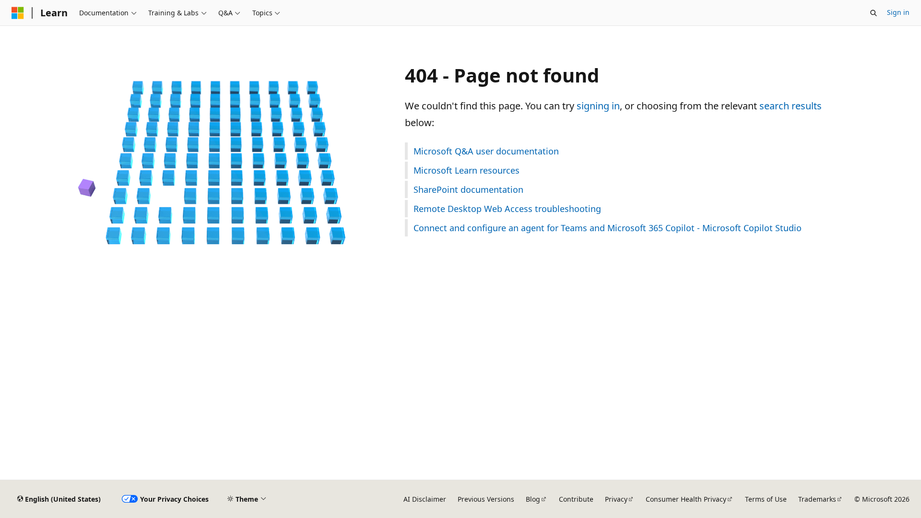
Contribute (576, 499)
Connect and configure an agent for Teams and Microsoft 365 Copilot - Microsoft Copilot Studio (607, 228)
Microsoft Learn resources (466, 170)
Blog (533, 499)
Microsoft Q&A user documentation (486, 151)
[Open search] (873, 13)
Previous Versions (486, 499)
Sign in (898, 12)
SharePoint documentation (468, 189)
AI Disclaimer (424, 499)
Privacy (616, 499)
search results (790, 105)
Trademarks (817, 499)
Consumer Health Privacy (686, 499)
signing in (598, 105)
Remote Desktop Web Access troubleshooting (507, 208)
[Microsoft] (18, 13)
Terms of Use (766, 499)
